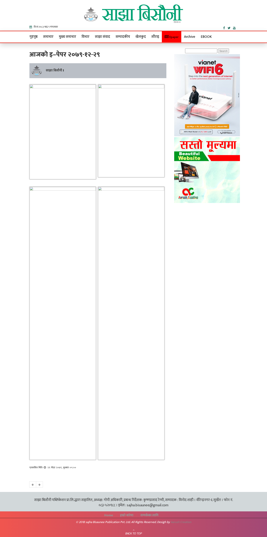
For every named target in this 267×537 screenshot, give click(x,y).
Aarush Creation (181, 522)
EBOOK (206, 37)
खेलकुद (140, 37)
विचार (85, 37)
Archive (189, 37)
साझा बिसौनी (54, 70)
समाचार (48, 37)
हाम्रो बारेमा (126, 515)
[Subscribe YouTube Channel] (235, 27)
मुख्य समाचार (67, 37)
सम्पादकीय (123, 37)
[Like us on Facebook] (225, 27)
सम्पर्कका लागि (149, 515)
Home (108, 515)
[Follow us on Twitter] (230, 27)
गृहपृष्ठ (33, 37)
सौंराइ (155, 37)
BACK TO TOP (133, 533)
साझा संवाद (102, 37)
